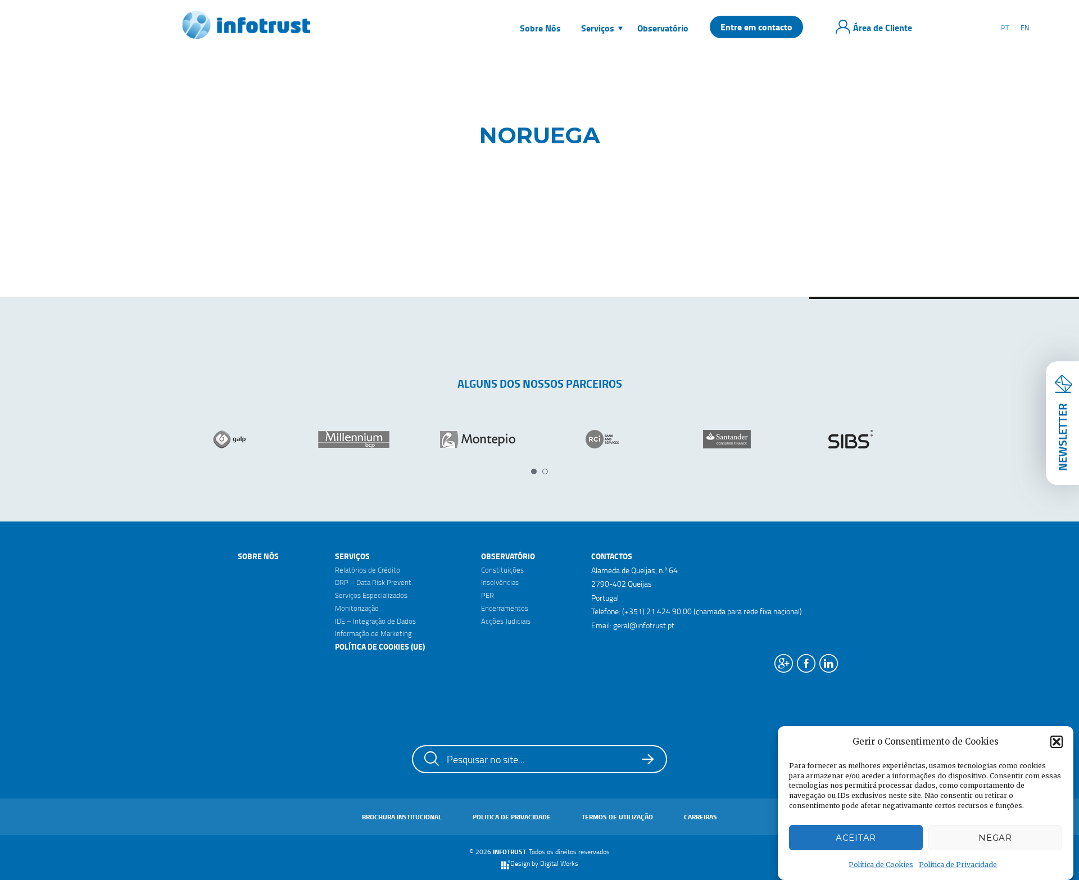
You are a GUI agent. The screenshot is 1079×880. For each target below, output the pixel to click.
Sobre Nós (258, 556)
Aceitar (856, 837)
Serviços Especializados (371, 595)
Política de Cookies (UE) (380, 646)
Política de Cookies (881, 864)
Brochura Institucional (402, 817)
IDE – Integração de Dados (375, 621)
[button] (1056, 741)
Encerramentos (504, 608)
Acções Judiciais (506, 621)
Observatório (508, 556)
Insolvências (500, 582)
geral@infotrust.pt (643, 625)
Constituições (502, 570)
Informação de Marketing (373, 633)
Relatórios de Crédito (367, 570)
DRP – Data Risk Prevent (373, 582)
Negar (995, 837)
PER (487, 595)
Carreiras (700, 817)
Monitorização (357, 608)
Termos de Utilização (617, 817)
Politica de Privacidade (958, 864)
